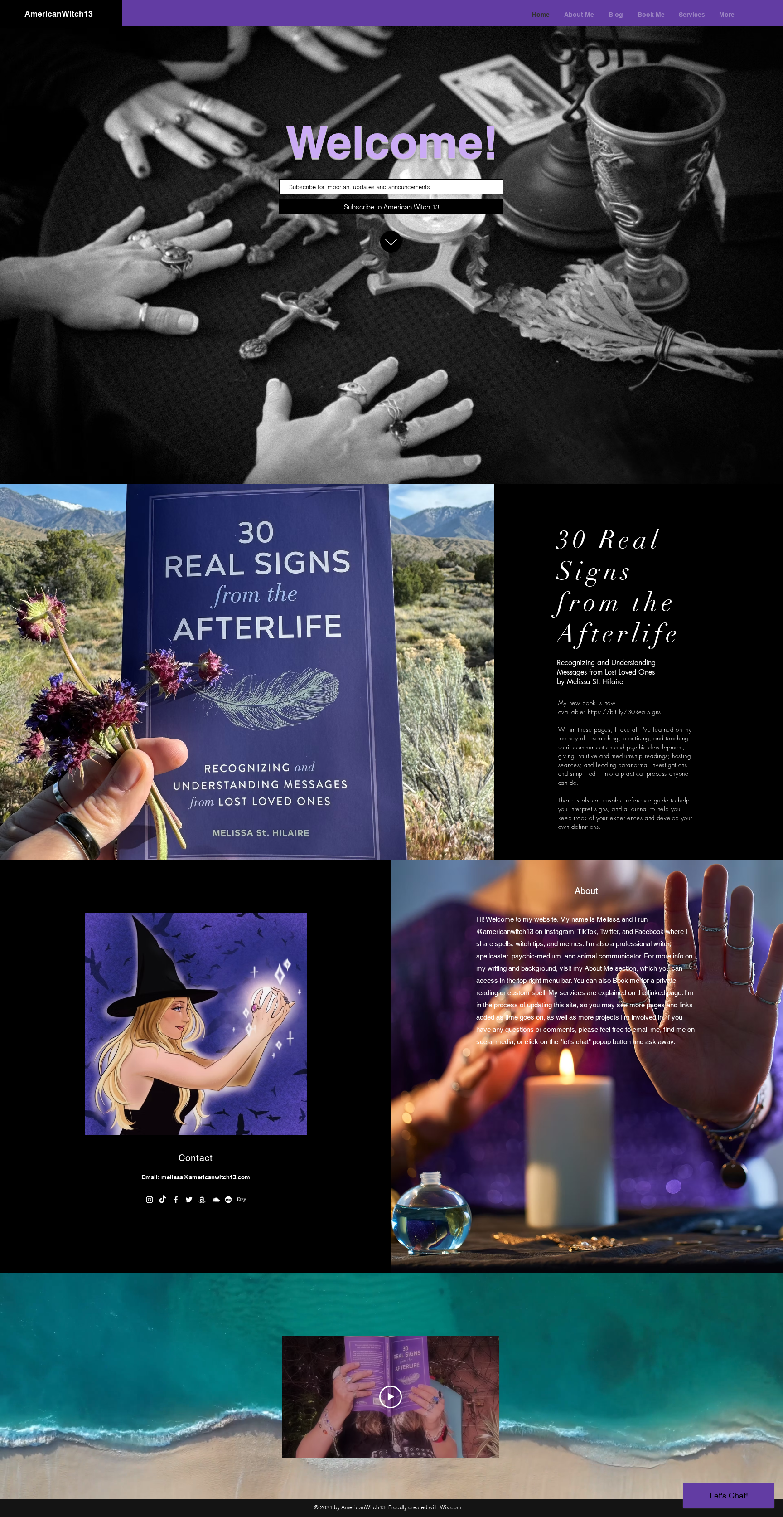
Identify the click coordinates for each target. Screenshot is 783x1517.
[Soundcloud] (215, 1199)
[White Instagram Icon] (149, 1199)
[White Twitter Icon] (188, 1199)
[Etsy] (241, 1199)
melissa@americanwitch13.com (205, 1177)
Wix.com (450, 1507)
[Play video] (390, 1397)
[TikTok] (162, 1199)
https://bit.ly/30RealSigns (624, 712)
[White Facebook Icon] (175, 1199)
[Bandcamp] (228, 1199)
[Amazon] (202, 1199)
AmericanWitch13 (58, 14)
